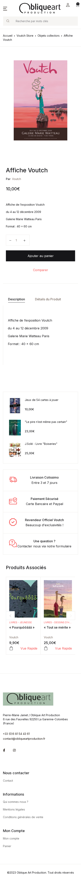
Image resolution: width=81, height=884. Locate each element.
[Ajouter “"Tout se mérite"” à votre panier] (46, 648)
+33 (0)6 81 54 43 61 (16, 733)
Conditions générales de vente (23, 817)
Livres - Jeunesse (20, 622)
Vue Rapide (28, 648)
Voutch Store (25, 35)
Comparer (40, 270)
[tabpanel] (40, 100)
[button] (68, 5)
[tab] (16, 299)
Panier (7, 846)
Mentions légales (14, 809)
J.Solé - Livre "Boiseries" (41, 443)
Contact (8, 780)
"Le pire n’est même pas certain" (46, 421)
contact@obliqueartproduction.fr (24, 738)
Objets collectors (49, 35)
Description (16, 299)
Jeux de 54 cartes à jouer (41, 400)
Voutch (16, 179)
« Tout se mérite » (57, 627)
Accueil (7, 35)
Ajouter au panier (41, 256)
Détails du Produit (48, 299)
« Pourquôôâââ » (22, 627)
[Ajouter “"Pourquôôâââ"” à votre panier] (11, 648)
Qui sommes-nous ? (15, 801)
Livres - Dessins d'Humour (61, 622)
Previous (10, 615)
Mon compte (11, 838)
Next (70, 615)
